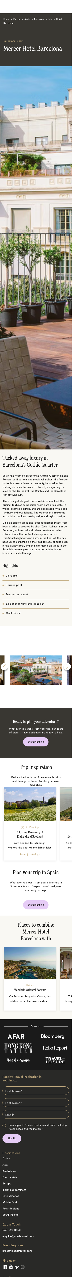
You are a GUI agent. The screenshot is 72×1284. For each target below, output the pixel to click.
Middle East (9, 1202)
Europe (16, 20)
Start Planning (36, 742)
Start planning (36, 905)
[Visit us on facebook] (5, 1267)
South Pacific (10, 1214)
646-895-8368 (11, 1230)
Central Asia (9, 1177)
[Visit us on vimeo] (17, 1267)
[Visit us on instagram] (22, 1267)
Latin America (10, 1196)
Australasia (9, 1171)
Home (6, 20)
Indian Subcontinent (14, 1190)
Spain (27, 20)
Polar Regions (10, 1208)
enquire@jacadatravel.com (18, 1236)
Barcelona (39, 20)
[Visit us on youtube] (11, 1267)
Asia (5, 1165)
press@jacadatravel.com (17, 1251)
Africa (6, 1158)
